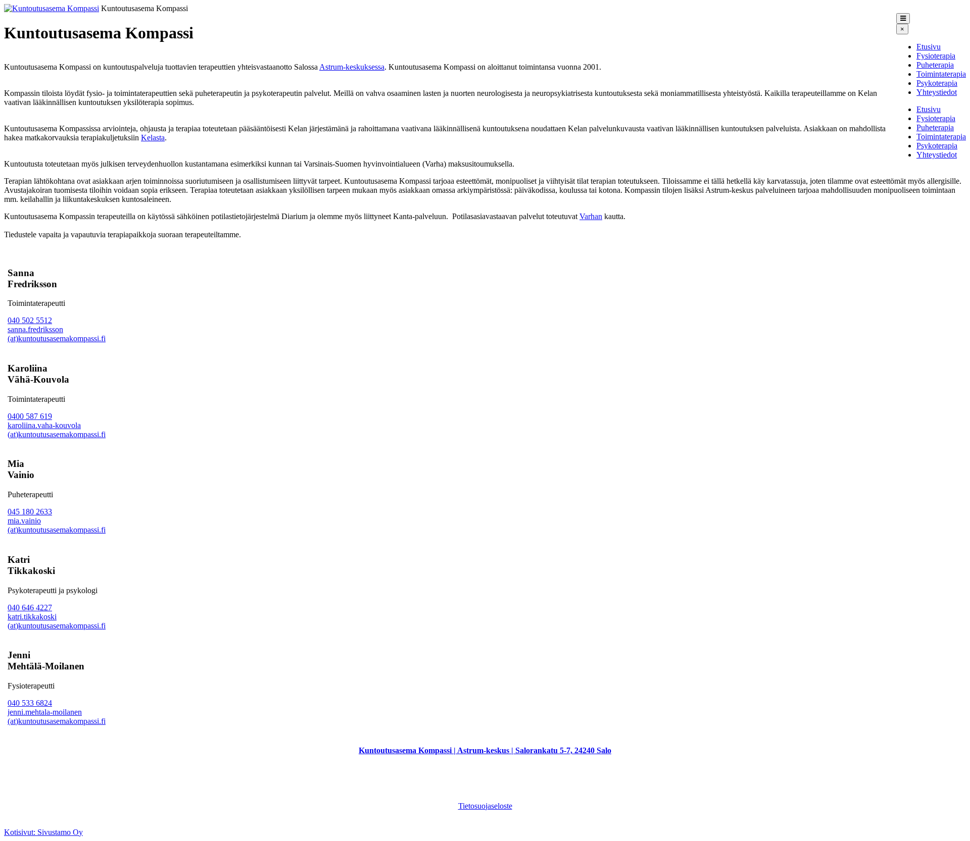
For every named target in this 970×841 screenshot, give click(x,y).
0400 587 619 (30, 416)
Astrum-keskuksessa (351, 67)
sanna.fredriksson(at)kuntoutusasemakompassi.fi (57, 334)
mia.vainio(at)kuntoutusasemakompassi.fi (57, 525)
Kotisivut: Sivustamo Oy (43, 832)
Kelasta (153, 137)
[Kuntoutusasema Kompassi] (51, 8)
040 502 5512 (30, 320)
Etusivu (928, 46)
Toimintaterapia (941, 74)
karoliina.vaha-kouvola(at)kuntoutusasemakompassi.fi (57, 430)
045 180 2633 (30, 511)
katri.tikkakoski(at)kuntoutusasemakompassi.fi (57, 621)
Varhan (590, 216)
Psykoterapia (936, 83)
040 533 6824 (30, 703)
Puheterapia (935, 65)
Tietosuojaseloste (485, 806)
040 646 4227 (30, 607)
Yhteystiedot (936, 92)
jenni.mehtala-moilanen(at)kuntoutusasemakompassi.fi (57, 716)
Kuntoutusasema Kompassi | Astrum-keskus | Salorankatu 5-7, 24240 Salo (485, 750)
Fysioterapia (935, 55)
